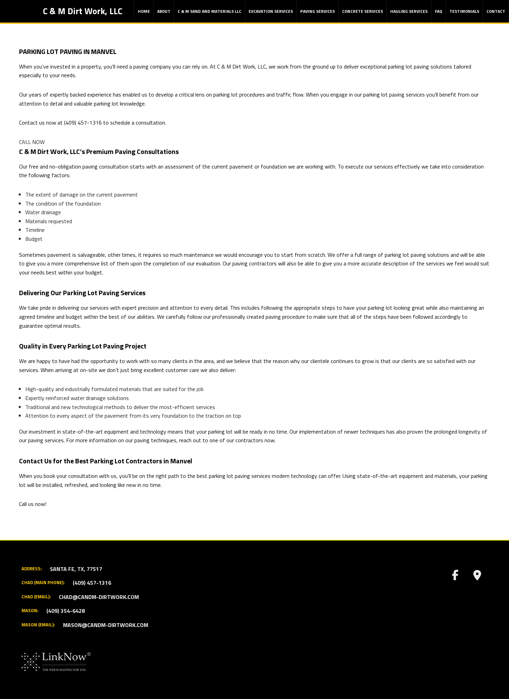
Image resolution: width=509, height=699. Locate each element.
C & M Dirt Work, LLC (82, 11)
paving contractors (254, 263)
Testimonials (464, 11)
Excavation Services (271, 11)
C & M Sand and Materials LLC (209, 11)
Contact (495, 11)
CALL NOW (32, 142)
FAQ (438, 11)
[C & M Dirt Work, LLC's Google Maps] (477, 577)
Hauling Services (409, 11)
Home (144, 11)
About (163, 11)
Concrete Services (362, 11)
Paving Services (317, 11)
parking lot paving (383, 94)
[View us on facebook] (455, 577)
